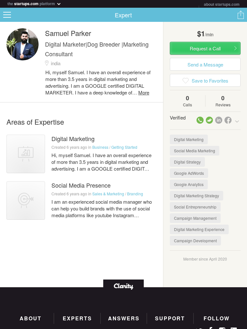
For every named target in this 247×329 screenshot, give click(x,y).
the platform (31, 3)
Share (240, 15)
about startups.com (222, 4)
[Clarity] (123, 286)
